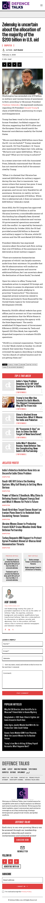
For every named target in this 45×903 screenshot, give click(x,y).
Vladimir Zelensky (11, 105)
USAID (5, 367)
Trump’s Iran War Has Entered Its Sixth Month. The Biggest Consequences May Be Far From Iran (29, 401)
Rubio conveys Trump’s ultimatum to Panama (33, 568)
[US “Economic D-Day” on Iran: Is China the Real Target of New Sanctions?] (8, 433)
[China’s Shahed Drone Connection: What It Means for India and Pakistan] (8, 418)
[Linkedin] (9, 629)
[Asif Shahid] (4, 50)
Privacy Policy (26, 892)
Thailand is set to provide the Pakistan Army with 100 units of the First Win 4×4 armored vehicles (12, 576)
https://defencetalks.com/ (12, 606)
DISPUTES (6, 477)
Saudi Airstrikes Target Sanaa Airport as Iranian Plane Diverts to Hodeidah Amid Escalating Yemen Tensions (21, 513)
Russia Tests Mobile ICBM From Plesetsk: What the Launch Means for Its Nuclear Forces (20, 735)
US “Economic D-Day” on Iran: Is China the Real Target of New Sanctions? (28, 432)
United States (32, 364)
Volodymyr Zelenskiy (15, 367)
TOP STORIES (21, 392)
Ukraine (22, 364)
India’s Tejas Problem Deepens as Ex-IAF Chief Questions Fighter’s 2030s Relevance (29, 385)
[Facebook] (4, 64)
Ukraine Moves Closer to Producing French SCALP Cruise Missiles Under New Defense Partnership (21, 527)
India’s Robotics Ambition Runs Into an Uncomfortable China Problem (21, 472)
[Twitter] (9, 64)
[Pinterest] (14, 64)
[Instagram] (10, 861)
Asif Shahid (18, 50)
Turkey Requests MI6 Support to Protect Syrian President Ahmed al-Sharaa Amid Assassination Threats (22, 541)
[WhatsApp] (19, 64)
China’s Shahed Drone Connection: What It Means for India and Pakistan (29, 417)
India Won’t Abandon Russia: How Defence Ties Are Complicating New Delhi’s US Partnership (28, 447)
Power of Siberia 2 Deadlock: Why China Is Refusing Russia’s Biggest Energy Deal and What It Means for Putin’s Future (22, 498)
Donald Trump (31, 108)
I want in (21, 886)
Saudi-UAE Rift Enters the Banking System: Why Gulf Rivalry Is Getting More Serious (22, 484)
